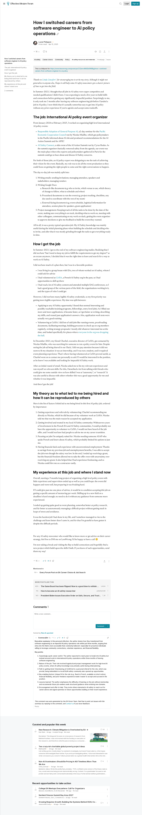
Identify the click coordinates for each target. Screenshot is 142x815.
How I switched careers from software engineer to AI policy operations (15, 61)
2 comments (8, 91)
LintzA (103, 586)
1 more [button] (108, 60)
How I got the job (10, 73)
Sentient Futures (44, 797)
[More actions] (109, 51)
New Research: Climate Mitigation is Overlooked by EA (62, 730)
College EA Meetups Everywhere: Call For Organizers (62, 788)
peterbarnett (101, 591)
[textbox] (71, 618)
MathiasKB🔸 (43, 749)
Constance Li (59, 797)
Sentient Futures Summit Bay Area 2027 (56, 795)
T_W (103, 595)
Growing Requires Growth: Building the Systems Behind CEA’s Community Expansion (75, 802)
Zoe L (53, 797)
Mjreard (41, 791)
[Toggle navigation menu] (4, 4)
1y (49, 638)
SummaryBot (43, 638)
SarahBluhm (49, 791)
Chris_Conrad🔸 (44, 767)
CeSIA (59, 278)
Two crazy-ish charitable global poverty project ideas (62, 746)
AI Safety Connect (46, 145)
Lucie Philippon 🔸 (46, 42)
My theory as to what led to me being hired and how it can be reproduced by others (15, 78)
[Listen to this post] (95, 51)
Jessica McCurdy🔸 (45, 804)
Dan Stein (42, 732)
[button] (36, 637)
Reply (37, 706)
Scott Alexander (59, 791)
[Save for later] (100, 51)
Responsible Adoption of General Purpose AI (58, 132)
